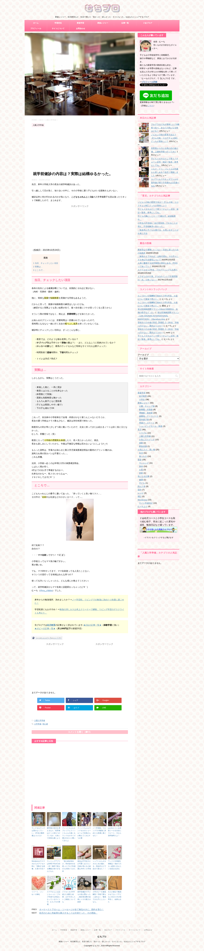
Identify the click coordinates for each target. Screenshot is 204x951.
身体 (141, 466)
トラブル (143, 433)
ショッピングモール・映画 (150, 426)
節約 (140, 490)
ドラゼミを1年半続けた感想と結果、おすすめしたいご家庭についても (68, 897)
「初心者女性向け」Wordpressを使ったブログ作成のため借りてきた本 (68, 866)
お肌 (141, 470)
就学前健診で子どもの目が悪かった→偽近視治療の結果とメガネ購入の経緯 (84, 897)
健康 (141, 480)
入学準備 (37, 724)
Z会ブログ (108, 930)
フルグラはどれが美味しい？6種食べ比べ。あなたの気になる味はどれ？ (165, 127)
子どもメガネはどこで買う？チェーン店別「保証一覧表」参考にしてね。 (164, 161)
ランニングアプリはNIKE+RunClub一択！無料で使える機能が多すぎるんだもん (53, 866)
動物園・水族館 (146, 409)
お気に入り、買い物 (146, 449)
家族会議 (143, 446)
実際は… (38, 267)
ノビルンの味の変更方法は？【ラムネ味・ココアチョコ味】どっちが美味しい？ (164, 138)
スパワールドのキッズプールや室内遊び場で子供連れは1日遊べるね (165, 182)
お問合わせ (80, 28)
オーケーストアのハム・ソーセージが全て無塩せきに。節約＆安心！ (71, 909)
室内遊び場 (144, 419)
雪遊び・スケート (147, 423)
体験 (141, 443)
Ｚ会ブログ (147, 23)
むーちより (142, 506)
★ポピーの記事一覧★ (45, 628)
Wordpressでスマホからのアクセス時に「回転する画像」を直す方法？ (38, 865)
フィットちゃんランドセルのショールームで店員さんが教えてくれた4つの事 (84, 833)
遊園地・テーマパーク (148, 416)
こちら (150, 105)
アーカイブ (143, 355)
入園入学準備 (39, 720)
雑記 (140, 496)
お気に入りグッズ (147, 439)
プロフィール (35, 28)
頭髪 (141, 473)
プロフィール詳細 (149, 82)
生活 (141, 453)
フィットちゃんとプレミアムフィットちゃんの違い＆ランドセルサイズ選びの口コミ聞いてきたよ (68, 834)
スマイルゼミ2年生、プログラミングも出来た (158, 270)
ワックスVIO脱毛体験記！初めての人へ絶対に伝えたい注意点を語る (114, 865)
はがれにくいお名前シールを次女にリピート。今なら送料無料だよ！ (114, 832)
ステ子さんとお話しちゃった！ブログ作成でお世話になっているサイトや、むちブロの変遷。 (53, 898)
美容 (140, 460)
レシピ (140, 493)
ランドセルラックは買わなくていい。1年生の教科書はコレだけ (38, 832)
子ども (142, 483)
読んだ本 (141, 486)
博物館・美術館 (146, 413)
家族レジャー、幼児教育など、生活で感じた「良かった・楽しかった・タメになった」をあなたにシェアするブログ (102, 942)
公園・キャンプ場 (147, 406)
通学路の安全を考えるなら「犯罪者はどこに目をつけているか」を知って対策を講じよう (53, 833)
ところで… (39, 270)
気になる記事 (143, 476)
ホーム (36, 23)
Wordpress (142, 500)
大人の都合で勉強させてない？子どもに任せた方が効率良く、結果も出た (114, 897)
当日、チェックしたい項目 (45, 263)
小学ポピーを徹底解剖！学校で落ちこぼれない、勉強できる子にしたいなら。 (99, 897)
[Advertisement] (80, 149)
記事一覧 (125, 23)
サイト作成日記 (146, 503)
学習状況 (58, 23)
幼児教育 (143, 396)
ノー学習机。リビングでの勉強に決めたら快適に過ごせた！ (99, 832)
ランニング (144, 463)
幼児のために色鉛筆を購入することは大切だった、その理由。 (68, 913)
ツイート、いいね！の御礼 (37, 893)
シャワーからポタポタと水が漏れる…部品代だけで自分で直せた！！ (99, 865)
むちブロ (102, 936)
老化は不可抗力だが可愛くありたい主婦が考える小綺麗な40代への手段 (84, 865)
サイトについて (58, 28)
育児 (140, 429)
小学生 (142, 399)
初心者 (45, 724)
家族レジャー (102, 23)
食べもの (143, 456)
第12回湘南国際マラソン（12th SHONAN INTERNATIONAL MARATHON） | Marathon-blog (158, 315)
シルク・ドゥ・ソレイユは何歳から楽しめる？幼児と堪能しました (164, 172)
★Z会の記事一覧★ (92, 625)
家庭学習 (80, 23)
